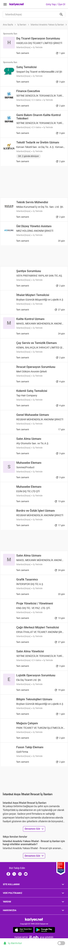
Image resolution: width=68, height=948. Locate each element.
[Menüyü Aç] (5, 4)
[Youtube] (26, 873)
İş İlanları (21, 24)
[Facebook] (8, 873)
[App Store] (23, 930)
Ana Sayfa (8, 24)
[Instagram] (20, 873)
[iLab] (33, 937)
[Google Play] (45, 930)
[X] (14, 873)
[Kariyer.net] (34, 919)
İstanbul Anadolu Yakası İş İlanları (47, 24)
